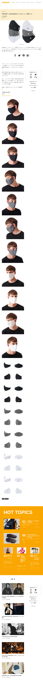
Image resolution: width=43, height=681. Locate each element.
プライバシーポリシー (33, 85)
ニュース (3, 11)
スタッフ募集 (33, 87)
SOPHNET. (6, 498)
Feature (18, 2)
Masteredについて (33, 81)
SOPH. (3, 498)
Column (23, 2)
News (13, 2)
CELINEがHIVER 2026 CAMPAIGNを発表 (9, 636)
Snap (28, 2)
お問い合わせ (33, 83)
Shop (32, 2)
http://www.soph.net (6, 95)
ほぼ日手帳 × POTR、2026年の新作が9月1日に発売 (11, 675)
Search (39, 2)
